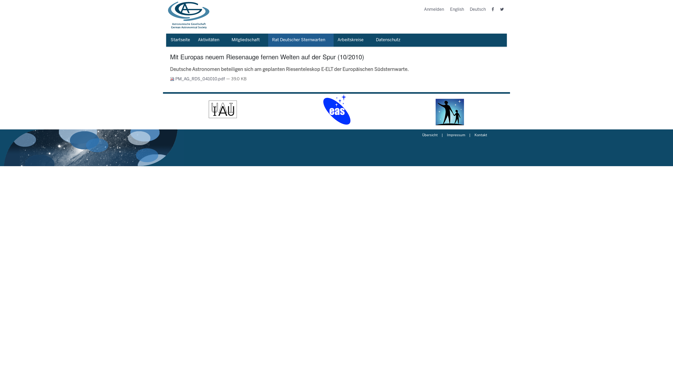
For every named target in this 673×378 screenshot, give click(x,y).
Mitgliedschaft (246, 40)
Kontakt (481, 135)
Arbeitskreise (351, 40)
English (457, 10)
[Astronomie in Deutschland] (450, 109)
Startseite (180, 40)
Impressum (456, 135)
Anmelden (434, 10)
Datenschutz (388, 40)
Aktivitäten (208, 40)
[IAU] (223, 109)
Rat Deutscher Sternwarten (298, 40)
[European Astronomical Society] (336, 109)
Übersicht (430, 135)
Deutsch (478, 10)
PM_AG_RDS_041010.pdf (200, 79)
